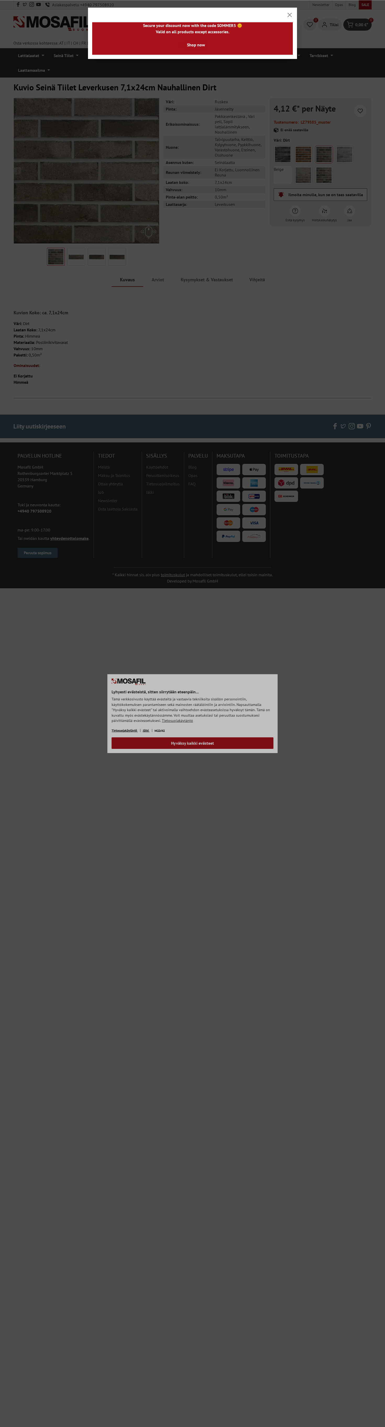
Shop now (196, 44)
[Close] (290, 15)
